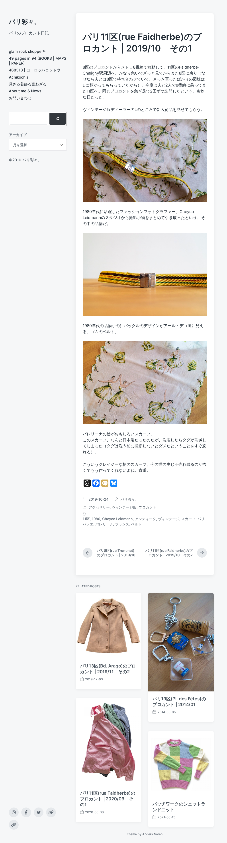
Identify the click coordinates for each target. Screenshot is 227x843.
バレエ (88, 524)
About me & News (25, 91)
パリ (201, 519)
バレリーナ (104, 524)
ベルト (136, 524)
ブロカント (147, 507)
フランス (122, 524)
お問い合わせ (20, 98)
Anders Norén (152, 834)
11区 (86, 519)
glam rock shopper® (27, 51)
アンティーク (145, 519)
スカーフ (188, 519)
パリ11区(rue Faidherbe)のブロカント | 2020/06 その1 (107, 798)
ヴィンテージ (168, 519)
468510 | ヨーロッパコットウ (34, 70)
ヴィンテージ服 (124, 507)
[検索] (57, 119)
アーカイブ (18, 134)
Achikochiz (18, 77)
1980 (96, 519)
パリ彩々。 (24, 21)
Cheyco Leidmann (117, 519)
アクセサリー (99, 507)
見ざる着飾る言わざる (28, 84)
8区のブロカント (98, 67)
